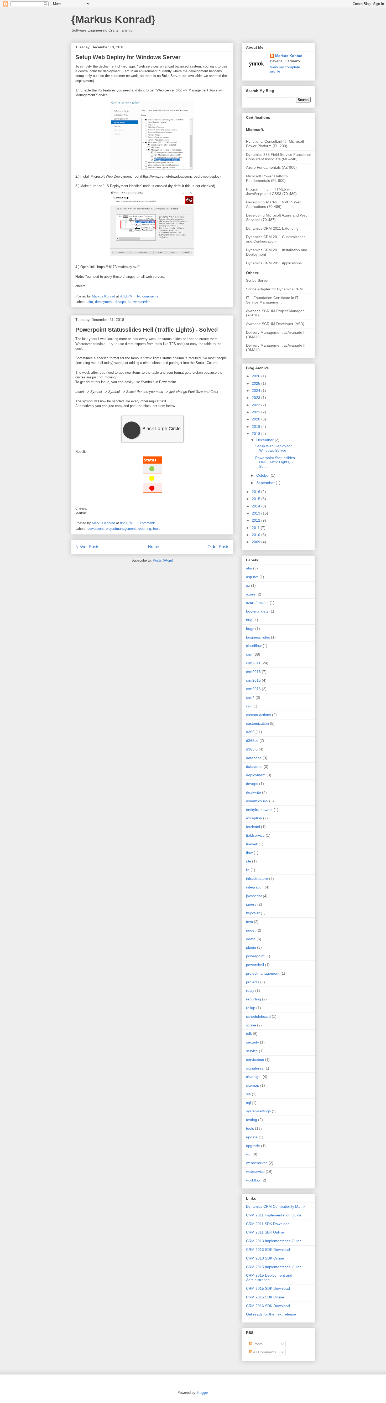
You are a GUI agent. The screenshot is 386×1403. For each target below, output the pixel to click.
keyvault (253, 913)
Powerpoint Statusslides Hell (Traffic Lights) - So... (275, 462)
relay (250, 990)
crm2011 (253, 663)
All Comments (264, 1352)
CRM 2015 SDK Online (265, 1297)
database (254, 758)
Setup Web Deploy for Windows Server (128, 57)
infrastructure (257, 878)
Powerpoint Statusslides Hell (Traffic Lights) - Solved (146, 329)
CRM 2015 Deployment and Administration (269, 1277)
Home (153, 546)
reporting (144, 529)
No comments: (148, 296)
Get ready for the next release (271, 1314)
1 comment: (146, 523)
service (252, 1051)
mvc (249, 921)
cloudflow (254, 646)
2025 (256, 383)
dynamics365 (257, 801)
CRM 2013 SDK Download (268, 1249)
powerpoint (95, 529)
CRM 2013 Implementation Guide (274, 1241)
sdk (249, 1033)
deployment (104, 302)
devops (120, 302)
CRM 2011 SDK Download (268, 1224)
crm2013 (253, 672)
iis (129, 302)
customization (257, 723)
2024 (256, 390)
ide (248, 861)
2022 (256, 405)
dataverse (254, 766)
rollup (250, 1008)
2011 (256, 528)
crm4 (250, 697)
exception (254, 818)
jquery (251, 904)
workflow (253, 1180)
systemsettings (258, 1111)
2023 (256, 397)
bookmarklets (257, 611)
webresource (257, 1163)
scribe (251, 1025)
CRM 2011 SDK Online (265, 1232)
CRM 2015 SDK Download (268, 1288)
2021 (256, 412)
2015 (256, 499)
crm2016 (253, 689)
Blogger (202, 1393)
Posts (257, 1344)
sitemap (252, 1085)
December (265, 440)
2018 (256, 433)
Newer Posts (87, 546)
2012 (256, 520)
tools (156, 529)
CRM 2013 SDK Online (265, 1258)
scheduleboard (258, 1016)
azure (250, 594)
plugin (251, 947)
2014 (256, 506)
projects (252, 982)
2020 (256, 419)
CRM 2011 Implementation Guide (273, 1215)
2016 (256, 492)
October (263, 475)
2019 (256, 426)
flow (249, 853)
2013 (256, 513)
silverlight (254, 1077)
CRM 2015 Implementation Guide (274, 1267)
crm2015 (253, 680)
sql (248, 1103)
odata (250, 939)
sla (248, 1094)
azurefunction (257, 602)
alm (90, 302)
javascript (254, 896)
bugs (250, 628)
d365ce (252, 740)
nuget (250, 930)
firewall (252, 844)
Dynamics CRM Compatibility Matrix (275, 1206)
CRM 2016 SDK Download (268, 1306)
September (266, 483)
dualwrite (253, 792)
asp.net (252, 577)
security (252, 1042)
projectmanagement (121, 529)
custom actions (258, 715)
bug (249, 620)
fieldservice (255, 835)
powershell (255, 965)
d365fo (252, 749)
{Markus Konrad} (113, 19)
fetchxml (253, 827)
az (248, 585)
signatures (254, 1068)
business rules (258, 637)
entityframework (259, 810)
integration (255, 887)
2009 (256, 542)
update (252, 1137)
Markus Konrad (288, 56)
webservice (141, 302)
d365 (250, 732)
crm (249, 654)
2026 (256, 376)
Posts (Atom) (163, 560)
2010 (256, 535)
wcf (249, 1154)
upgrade (253, 1146)
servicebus (255, 1059)
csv (249, 706)
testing (251, 1120)
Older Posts (218, 546)
